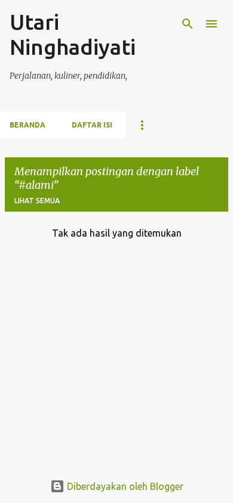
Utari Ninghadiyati (73, 34)
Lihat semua (37, 200)
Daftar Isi (92, 125)
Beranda (27, 125)
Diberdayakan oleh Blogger (124, 486)
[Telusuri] (187, 24)
